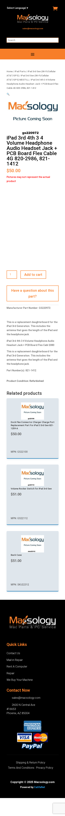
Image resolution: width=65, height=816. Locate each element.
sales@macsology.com (33, 28)
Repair (10, 673)
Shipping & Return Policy (30, 762)
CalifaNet (39, 787)
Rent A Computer (17, 666)
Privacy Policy (44, 768)
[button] (8, 94)
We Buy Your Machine (20, 679)
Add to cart (33, 275)
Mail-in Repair (15, 660)
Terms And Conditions (21, 768)
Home (10, 71)
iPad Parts (20, 71)
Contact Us (13, 653)
